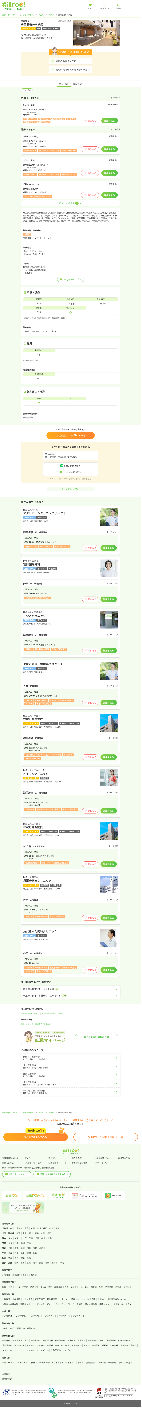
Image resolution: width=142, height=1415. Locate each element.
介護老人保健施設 (10, 1304)
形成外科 (41, 1345)
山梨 (43, 1233)
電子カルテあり (27, 1024)
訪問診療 (109, 1287)
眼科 (67, 1345)
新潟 (18, 1233)
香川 (17, 1258)
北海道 (19, 1228)
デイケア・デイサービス (47, 1304)
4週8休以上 (21, 1362)
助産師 (34, 1275)
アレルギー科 (43, 1350)
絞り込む (28, 90)
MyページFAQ (101, 1163)
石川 (31, 1233)
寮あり (81, 1362)
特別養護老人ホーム (117, 1299)
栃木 (43, 1238)
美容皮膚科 (17, 1340)
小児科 (50, 1345)
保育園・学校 (97, 1287)
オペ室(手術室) (21, 1287)
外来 (10, 1287)
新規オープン (8, 1362)
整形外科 (31, 1345)
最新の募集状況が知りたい (69, 61)
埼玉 (25, 1238)
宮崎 (47, 1263)
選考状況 (53, 1158)
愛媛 (23, 1258)
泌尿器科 (96, 1345)
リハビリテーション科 (24, 1350)
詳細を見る (109, 120)
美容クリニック (78, 1299)
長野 (49, 1233)
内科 (27, 1340)
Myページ (29, 1158)
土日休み (33, 1362)
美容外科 (6, 1340)
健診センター (105, 1304)
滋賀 (29, 1248)
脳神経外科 (19, 1345)
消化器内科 (48, 1340)
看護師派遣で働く (80, 1163)
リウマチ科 (7, 1350)
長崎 (29, 1263)
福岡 (16, 1263)
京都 (17, 1248)
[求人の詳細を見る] (70, 530)
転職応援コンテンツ (57, 1163)
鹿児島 (54, 1263)
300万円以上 (8, 1316)
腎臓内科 (81, 1340)
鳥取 (23, 1253)
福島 (58, 1228)
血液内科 (71, 1340)
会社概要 (6, 1374)
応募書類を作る (102, 1158)
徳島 (10, 1258)
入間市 (51, 15)
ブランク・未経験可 (107, 1362)
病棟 (4, 1287)
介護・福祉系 (71, 1287)
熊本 (35, 1263)
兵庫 (23, 1248)
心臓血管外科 (124, 1340)
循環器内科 (60, 1340)
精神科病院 (52, 1299)
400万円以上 (22, 1316)
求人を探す (77, 1158)
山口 (35, 1253)
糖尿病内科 (93, 1340)
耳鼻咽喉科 (76, 1345)
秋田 (45, 1228)
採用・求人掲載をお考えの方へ (54, 1174)
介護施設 (102, 1299)
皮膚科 (87, 1345)
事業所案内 (7, 1379)
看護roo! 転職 (28, 15)
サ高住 (80, 1304)
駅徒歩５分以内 (46, 1362)
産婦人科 (59, 1345)
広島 (10, 1253)
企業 (130, 1304)
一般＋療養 (28, 1299)
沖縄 (62, 1263)
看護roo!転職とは (10, 1158)
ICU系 (43, 1287)
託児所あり (91, 1362)
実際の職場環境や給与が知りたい (73, 69)
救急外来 (34, 1287)
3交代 (12, 1328)
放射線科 (124, 1345)
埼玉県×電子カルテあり (30, 1014)
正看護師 (6, 1275)
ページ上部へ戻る (69, 489)
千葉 (31, 1238)
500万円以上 (36, 1316)
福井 (37, 1233)
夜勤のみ (31, 1328)
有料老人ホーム (27, 1304)
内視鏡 (118, 1287)
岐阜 (17, 1243)
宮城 (39, 1228)
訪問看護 (58, 1287)
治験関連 (128, 1287)
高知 (29, 1258)
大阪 (10, 1248)
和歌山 (42, 1248)
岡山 (17, 1253)
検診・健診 (84, 1287)
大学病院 (16, 1299)
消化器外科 (7, 1345)
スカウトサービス (33, 1163)
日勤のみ (21, 1328)
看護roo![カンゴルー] (10, 15)
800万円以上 (79, 1316)
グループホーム (68, 1304)
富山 (25, 1233)
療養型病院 (40, 1299)
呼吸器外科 (111, 1340)
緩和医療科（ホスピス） (62, 1350)
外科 (102, 1340)
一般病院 (6, 1299)
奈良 (35, 1248)
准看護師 (16, 1275)
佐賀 (23, 1263)
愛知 (10, 1243)
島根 (29, 1253)
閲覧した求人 (8, 1163)
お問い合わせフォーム (18, 1174)
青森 (27, 1228)
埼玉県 (41, 15)
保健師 (26, 1275)
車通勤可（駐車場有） (44, 1024)
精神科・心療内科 (110, 1345)
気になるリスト (125, 1158)
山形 (51, 1228)
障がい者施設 (91, 1304)
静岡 (23, 1243)
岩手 (33, 1228)
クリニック (64, 1299)
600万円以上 (50, 1316)
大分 (41, 1263)
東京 (10, 1238)
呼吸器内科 (36, 1340)
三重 (29, 1243)
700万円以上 (64, 1316)
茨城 (37, 1238)
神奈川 (18, 1238)
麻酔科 (133, 1345)
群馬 (50, 1238)
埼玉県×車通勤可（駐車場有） (53, 1014)
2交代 (4, 1328)
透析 (50, 1287)
